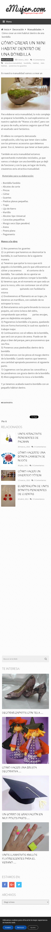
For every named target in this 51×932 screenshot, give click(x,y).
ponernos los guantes (18, 66)
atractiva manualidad (13, 63)
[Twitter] (19, 884)
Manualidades (7, 59)
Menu (9, 21)
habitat (36, 63)
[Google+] (12, 884)
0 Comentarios (39, 59)
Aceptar (8, 927)
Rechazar (20, 927)
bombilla (27, 63)
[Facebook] (4, 884)
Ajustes (32, 927)
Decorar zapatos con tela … (22, 713)
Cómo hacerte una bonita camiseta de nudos (31, 456)
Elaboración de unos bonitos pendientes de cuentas (33, 490)
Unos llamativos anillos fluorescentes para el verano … (19, 858)
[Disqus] (25, 549)
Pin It (4, 421)
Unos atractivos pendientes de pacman (29, 438)
